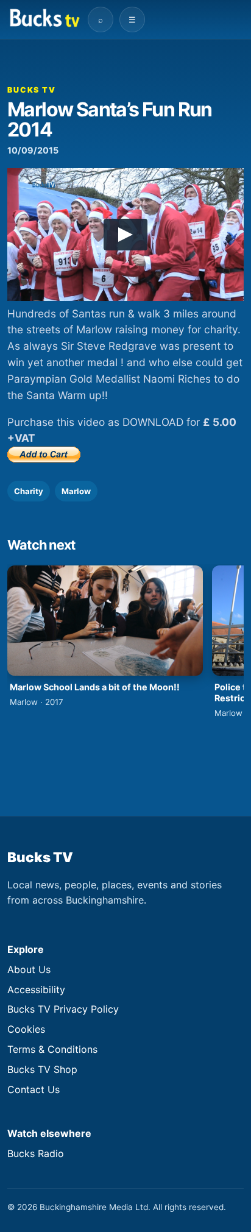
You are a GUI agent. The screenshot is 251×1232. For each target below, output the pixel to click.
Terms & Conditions (52, 1049)
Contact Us (33, 1089)
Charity (28, 491)
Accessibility (36, 989)
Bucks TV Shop (42, 1069)
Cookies (26, 1029)
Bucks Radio (35, 1153)
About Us (29, 969)
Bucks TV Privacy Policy (63, 1009)
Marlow (76, 491)
